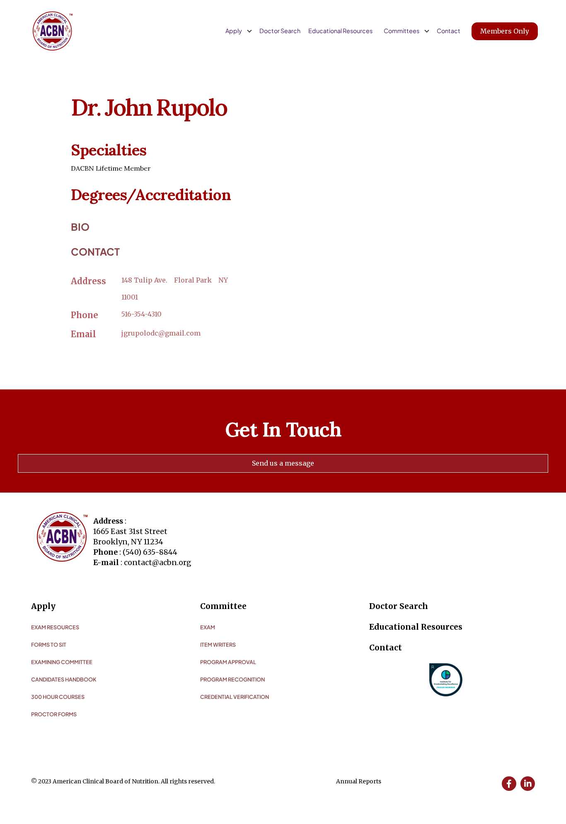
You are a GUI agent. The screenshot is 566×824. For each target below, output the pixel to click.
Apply (43, 606)
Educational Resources (340, 30)
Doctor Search (279, 30)
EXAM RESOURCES (55, 627)
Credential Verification (234, 697)
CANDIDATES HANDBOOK (64, 679)
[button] (237, 31)
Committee (223, 606)
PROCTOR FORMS (54, 714)
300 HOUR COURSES (58, 697)
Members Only (504, 31)
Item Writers (218, 644)
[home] (52, 31)
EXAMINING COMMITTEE (61, 662)
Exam (207, 627)
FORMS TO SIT (48, 644)
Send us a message (283, 463)
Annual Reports (358, 781)
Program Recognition (232, 679)
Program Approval (228, 662)
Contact (448, 30)
